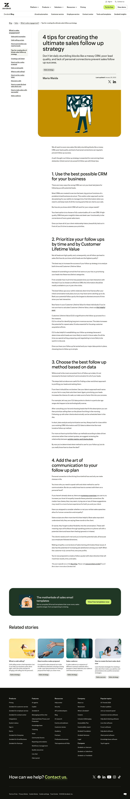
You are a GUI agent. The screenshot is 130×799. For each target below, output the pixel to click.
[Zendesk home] (7, 6)
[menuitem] (34, 7)
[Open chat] (125, 794)
